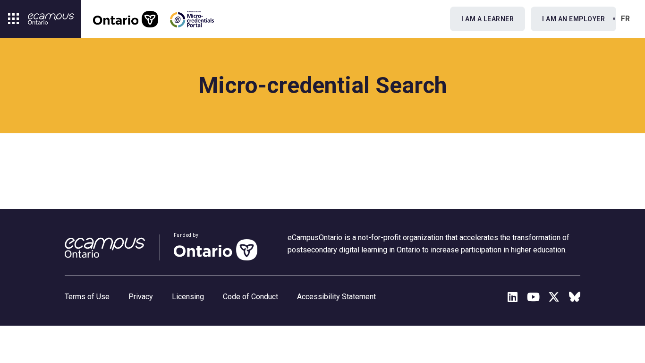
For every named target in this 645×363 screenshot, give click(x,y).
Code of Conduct (250, 296)
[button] (13, 18)
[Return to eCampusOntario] (51, 19)
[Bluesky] (574, 296)
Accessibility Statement (336, 296)
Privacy (140, 296)
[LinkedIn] (512, 296)
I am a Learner (487, 19)
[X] (554, 296)
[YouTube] (533, 296)
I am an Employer (573, 19)
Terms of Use (87, 296)
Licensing (188, 296)
